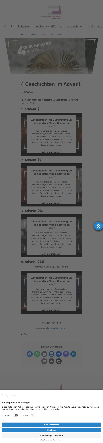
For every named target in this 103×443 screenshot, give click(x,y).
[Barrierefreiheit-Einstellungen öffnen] (98, 226)
